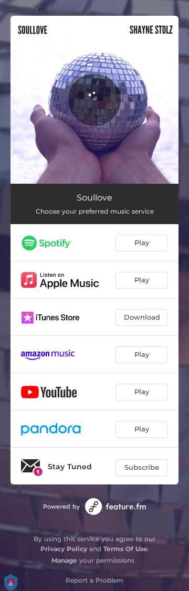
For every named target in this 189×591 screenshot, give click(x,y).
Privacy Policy (63, 549)
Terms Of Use (125, 549)
